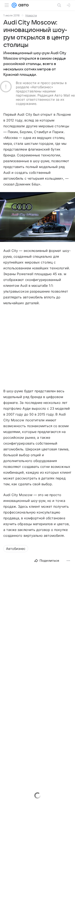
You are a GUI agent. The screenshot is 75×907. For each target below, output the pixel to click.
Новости (31, 15)
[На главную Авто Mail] (23, 5)
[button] (37, 217)
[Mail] (14, 5)
